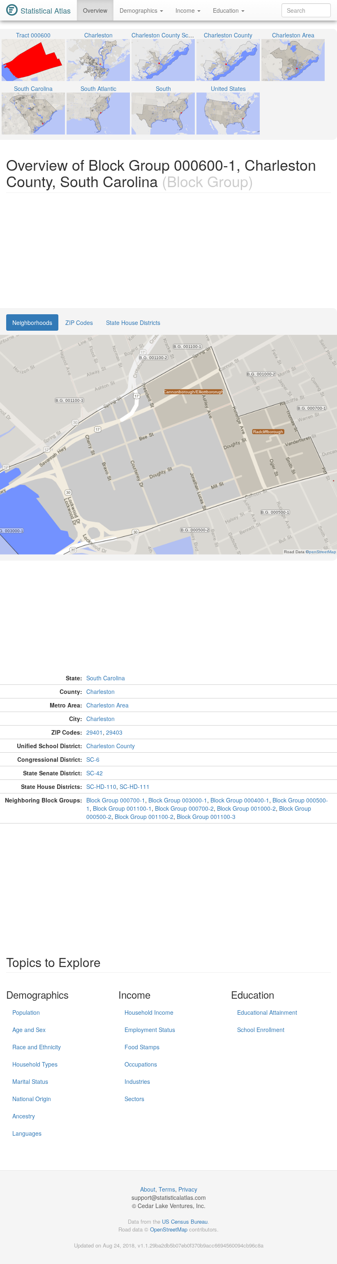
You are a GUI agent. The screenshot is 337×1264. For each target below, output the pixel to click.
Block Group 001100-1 (122, 808)
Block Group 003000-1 (177, 800)
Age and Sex (29, 1029)
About (147, 1189)
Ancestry (23, 1116)
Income (185, 10)
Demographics (139, 10)
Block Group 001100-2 (144, 816)
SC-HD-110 (101, 786)
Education (226, 10)
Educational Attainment (267, 1012)
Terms (167, 1189)
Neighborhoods (32, 322)
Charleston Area (107, 705)
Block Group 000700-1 (115, 800)
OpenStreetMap (168, 1229)
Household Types (35, 1064)
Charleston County (110, 746)
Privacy (187, 1189)
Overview (95, 10)
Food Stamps (142, 1047)
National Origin (31, 1099)
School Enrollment (260, 1029)
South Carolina (105, 678)
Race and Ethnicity (36, 1047)
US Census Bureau (185, 1221)
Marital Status (30, 1081)
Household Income (149, 1012)
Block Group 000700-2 (184, 808)
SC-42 (94, 773)
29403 (114, 732)
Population (26, 1012)
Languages (27, 1133)
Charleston (100, 691)
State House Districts (133, 322)
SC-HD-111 (135, 786)
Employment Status (150, 1029)
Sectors (134, 1099)
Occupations (141, 1064)
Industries (137, 1081)
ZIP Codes (79, 322)
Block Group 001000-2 (246, 808)
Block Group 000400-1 (239, 800)
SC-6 (92, 759)
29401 (94, 732)
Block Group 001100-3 (206, 816)
